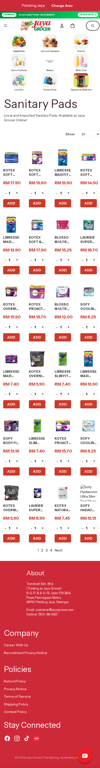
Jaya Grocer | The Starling (42, 757)
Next (58, 550)
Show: (70, 134)
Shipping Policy (16, 704)
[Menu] (5, 25)
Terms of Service (17, 696)
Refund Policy (15, 681)
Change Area (62, 6)
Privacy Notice (15, 689)
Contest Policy (15, 712)
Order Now (87, 14)
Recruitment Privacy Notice (25, 653)
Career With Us (16, 645)
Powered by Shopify (72, 757)
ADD (11, 203)
